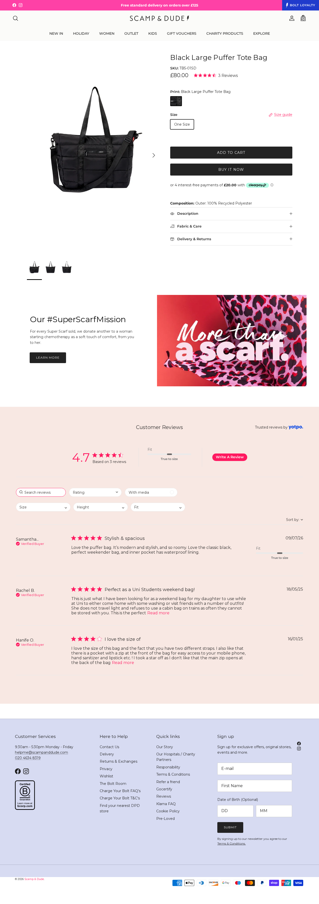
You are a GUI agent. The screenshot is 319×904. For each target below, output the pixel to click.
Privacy (106, 769)
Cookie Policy (168, 811)
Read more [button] (158, 613)
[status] (41, 492)
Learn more (48, 357)
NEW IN (56, 33)
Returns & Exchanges (118, 761)
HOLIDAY (81, 33)
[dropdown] (95, 492)
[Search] (15, 18)
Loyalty (302, 5)
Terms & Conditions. (231, 843)
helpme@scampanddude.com (41, 752)
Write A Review (230, 457)
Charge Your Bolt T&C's (120, 798)
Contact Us (109, 747)
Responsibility (168, 767)
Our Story (164, 747)
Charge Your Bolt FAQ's (120, 791)
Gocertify (164, 789)
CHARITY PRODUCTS (224, 33)
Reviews (163, 796)
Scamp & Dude (34, 879)
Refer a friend (168, 782)
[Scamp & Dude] (159, 18)
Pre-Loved (165, 818)
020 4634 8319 (28, 758)
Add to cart (231, 152)
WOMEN (106, 33)
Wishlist (106, 776)
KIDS (152, 33)
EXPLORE (261, 33)
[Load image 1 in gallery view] (93, 152)
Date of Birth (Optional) (237, 799)
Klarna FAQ (166, 804)
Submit (230, 827)
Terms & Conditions (173, 774)
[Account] (291, 18)
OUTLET (131, 33)
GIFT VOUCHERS (181, 33)
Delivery (107, 754)
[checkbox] (151, 492)
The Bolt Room (113, 783)
